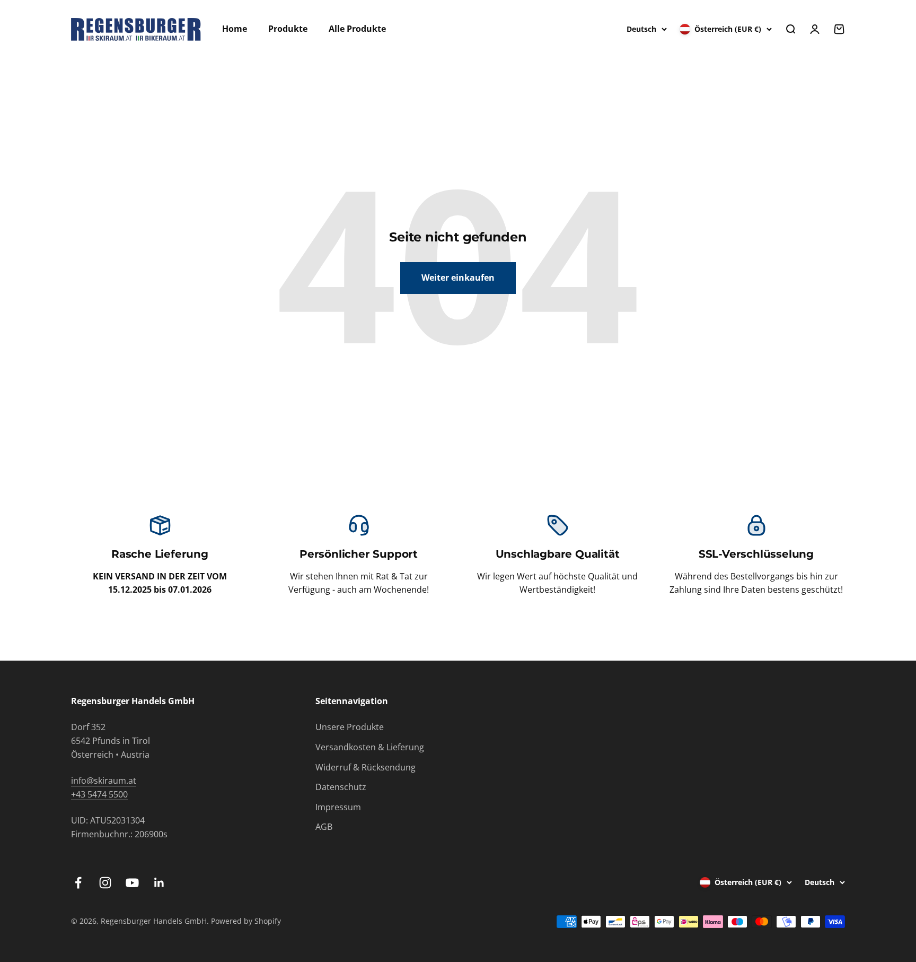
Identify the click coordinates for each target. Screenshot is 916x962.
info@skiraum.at (103, 780)
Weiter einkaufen (458, 277)
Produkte (287, 28)
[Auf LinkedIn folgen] (159, 883)
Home (234, 28)
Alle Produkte (357, 28)
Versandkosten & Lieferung (369, 747)
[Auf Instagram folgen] (105, 883)
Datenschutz (340, 787)
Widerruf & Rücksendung (365, 767)
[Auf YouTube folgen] (132, 883)
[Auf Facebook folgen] (78, 883)
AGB (323, 827)
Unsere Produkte (349, 727)
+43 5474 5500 (99, 794)
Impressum (338, 807)
